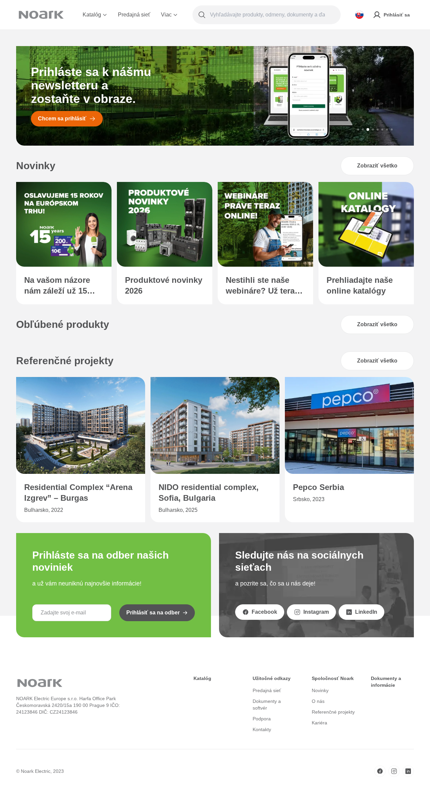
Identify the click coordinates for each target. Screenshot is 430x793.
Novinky (320, 690)
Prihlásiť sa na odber (153, 612)
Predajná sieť (134, 14)
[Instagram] (394, 771)
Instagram (316, 612)
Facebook (264, 612)
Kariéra (319, 722)
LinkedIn (366, 612)
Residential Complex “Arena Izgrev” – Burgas (78, 492)
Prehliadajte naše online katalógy (360, 285)
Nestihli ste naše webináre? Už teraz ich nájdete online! (262, 285)
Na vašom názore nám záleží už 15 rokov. (57, 285)
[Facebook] (380, 771)
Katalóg (92, 14)
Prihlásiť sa (397, 14)
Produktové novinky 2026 (163, 285)
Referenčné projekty (333, 712)
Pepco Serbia (318, 487)
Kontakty (262, 729)
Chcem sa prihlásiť (62, 118)
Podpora (262, 718)
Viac (166, 14)
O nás (318, 701)
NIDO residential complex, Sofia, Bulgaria (209, 492)
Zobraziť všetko (377, 165)
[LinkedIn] (408, 771)
